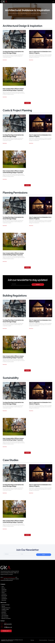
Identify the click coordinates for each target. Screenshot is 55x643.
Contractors (4, 594)
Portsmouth (4, 597)
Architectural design (5, 604)
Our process (4, 589)
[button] (27, 103)
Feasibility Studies (5, 609)
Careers (3, 592)
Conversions (4, 610)
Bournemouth (4, 595)
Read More (5, 143)
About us (3, 588)
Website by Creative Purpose (7, 640)
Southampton (4, 598)
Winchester (4, 600)
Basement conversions (6, 618)
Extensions (4, 612)
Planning (3, 606)
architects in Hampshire (7, 577)
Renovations (4, 613)
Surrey (14, 577)
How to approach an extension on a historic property (40, 52)
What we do (4, 591)
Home (3, 586)
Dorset (2, 578)
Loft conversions (5, 615)
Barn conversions (5, 616)
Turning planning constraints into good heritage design (13, 52)
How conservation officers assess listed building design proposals (13, 89)
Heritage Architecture (6, 607)
